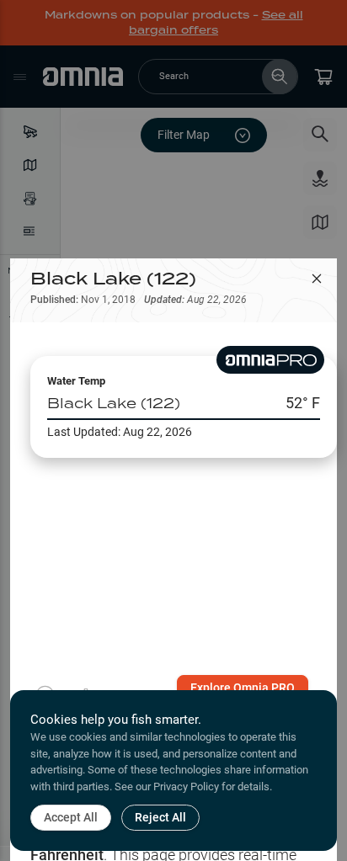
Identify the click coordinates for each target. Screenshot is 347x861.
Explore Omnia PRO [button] (242, 687)
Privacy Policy (186, 786)
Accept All (71, 817)
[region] (173, 566)
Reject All (160, 817)
